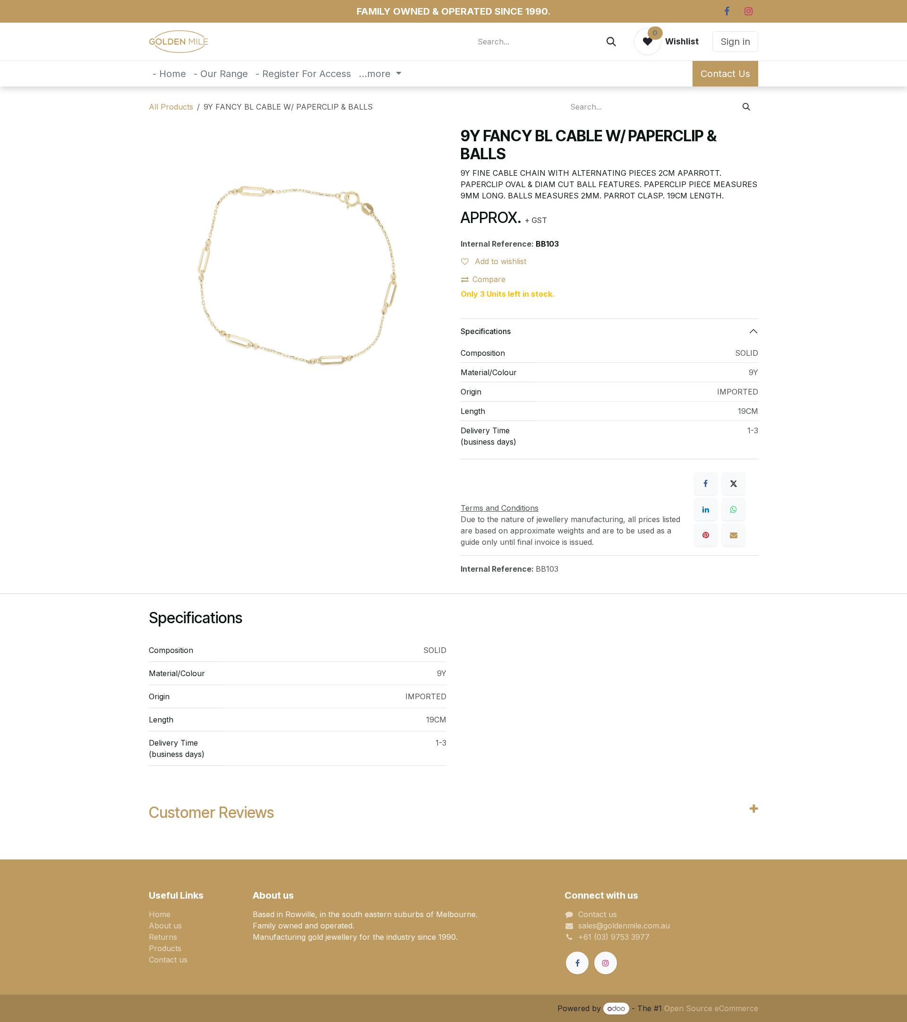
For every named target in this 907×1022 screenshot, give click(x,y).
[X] (733, 483)
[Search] (611, 41)
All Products (171, 107)
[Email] (733, 535)
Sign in (735, 41)
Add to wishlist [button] (499, 261)
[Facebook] (726, 11)
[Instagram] (748, 11)
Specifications (486, 331)
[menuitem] (169, 74)
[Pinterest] (705, 535)
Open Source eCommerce (711, 1008)
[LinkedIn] (705, 509)
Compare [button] (488, 279)
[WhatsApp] (733, 509)
